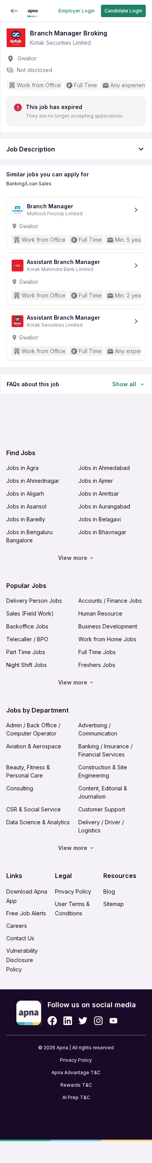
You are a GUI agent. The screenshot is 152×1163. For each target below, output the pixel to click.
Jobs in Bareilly (25, 519)
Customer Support (101, 809)
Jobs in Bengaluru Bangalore (29, 536)
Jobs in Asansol (26, 506)
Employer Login (76, 11)
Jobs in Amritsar (98, 493)
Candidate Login (123, 11)
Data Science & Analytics (38, 822)
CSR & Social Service (33, 809)
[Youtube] (113, 1021)
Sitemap (113, 904)
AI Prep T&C (76, 1097)
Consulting (19, 788)
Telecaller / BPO (27, 639)
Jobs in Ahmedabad (104, 467)
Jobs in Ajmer (95, 480)
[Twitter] (83, 1020)
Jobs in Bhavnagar (102, 532)
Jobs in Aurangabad (104, 506)
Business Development (107, 626)
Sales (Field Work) (30, 613)
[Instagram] (98, 1020)
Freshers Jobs (96, 665)
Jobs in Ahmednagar (32, 480)
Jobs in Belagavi (99, 519)
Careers (16, 925)
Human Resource (100, 613)
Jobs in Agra (22, 467)
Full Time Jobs (97, 652)
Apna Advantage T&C (76, 1072)
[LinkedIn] (67, 1020)
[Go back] (14, 11)
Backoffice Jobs (27, 626)
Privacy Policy (73, 891)
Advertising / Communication (97, 729)
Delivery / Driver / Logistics (101, 826)
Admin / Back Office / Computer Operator (33, 729)
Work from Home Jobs (107, 639)
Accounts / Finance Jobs (110, 600)
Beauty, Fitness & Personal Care (28, 771)
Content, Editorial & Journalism (102, 792)
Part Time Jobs (25, 652)
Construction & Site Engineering (102, 771)
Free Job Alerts (26, 913)
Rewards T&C (76, 1085)
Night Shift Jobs (26, 665)
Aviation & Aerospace (33, 746)
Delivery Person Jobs (34, 600)
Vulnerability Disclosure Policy (22, 960)
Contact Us (20, 938)
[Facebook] (52, 1021)
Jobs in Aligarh (25, 493)
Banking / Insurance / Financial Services (105, 750)
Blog (109, 891)
